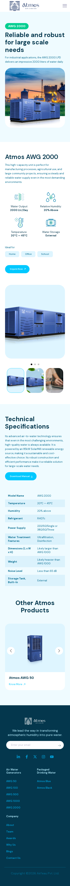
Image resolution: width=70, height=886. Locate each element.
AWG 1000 (13, 801)
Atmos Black (44, 787)
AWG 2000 (13, 807)
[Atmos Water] (24, 6)
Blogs (9, 851)
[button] (31, 364)
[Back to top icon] (62, 878)
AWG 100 (12, 787)
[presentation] (11, 651)
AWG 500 (12, 794)
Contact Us (13, 858)
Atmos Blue (44, 781)
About (10, 825)
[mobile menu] (64, 6)
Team (9, 831)
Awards (11, 838)
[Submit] (59, 745)
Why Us (11, 844)
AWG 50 (11, 781)
